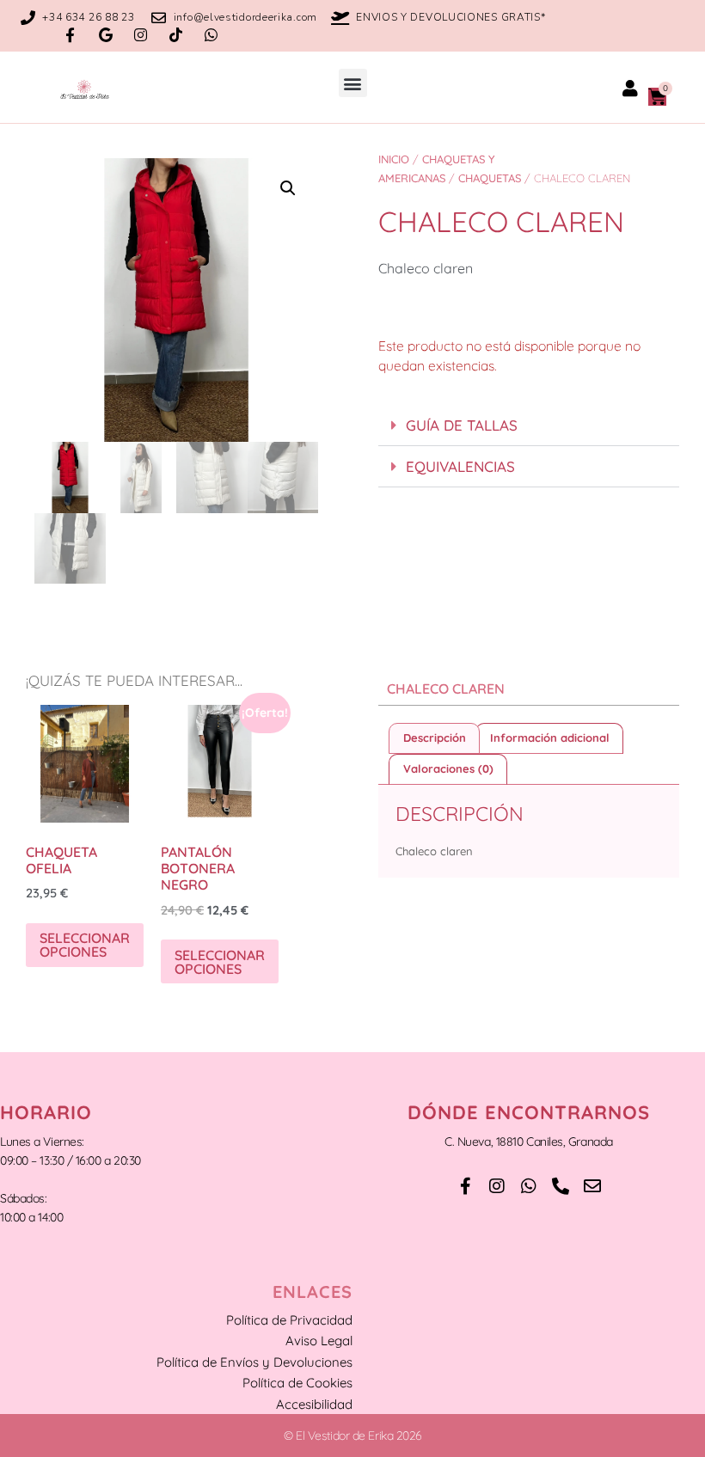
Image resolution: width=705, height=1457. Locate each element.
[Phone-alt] (560, 1186)
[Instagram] (140, 35)
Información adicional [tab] (550, 737)
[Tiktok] (176, 35)
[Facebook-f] (70, 35)
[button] (353, 83)
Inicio (393, 159)
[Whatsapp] (211, 35)
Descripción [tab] (434, 737)
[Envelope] (592, 1186)
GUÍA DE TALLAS (462, 425)
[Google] (105, 35)
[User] (630, 88)
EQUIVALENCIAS (460, 466)
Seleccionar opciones (85, 944)
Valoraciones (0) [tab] (448, 768)
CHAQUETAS (489, 178)
